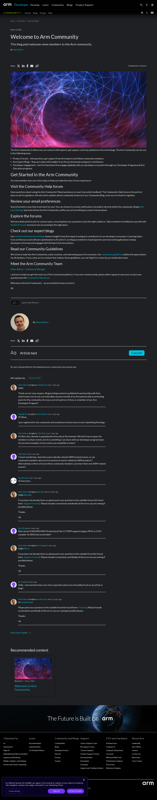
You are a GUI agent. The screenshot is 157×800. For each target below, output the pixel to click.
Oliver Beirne (18, 50)
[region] (45, 786)
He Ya (39, 545)
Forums (82, 607)
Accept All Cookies (75, 791)
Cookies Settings (14, 791)
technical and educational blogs (30, 236)
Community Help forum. (38, 277)
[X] (18, 66)
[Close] (83, 780)
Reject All (56, 791)
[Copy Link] (37, 66)
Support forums (31, 503)
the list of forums (19, 224)
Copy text (136, 352)
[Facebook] (27, 66)
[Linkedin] (23, 66)
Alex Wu (40, 492)
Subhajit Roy (42, 385)
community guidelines (112, 254)
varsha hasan (42, 599)
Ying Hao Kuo (23, 478)
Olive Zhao (41, 433)
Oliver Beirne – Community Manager (28, 269)
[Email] (31, 66)
